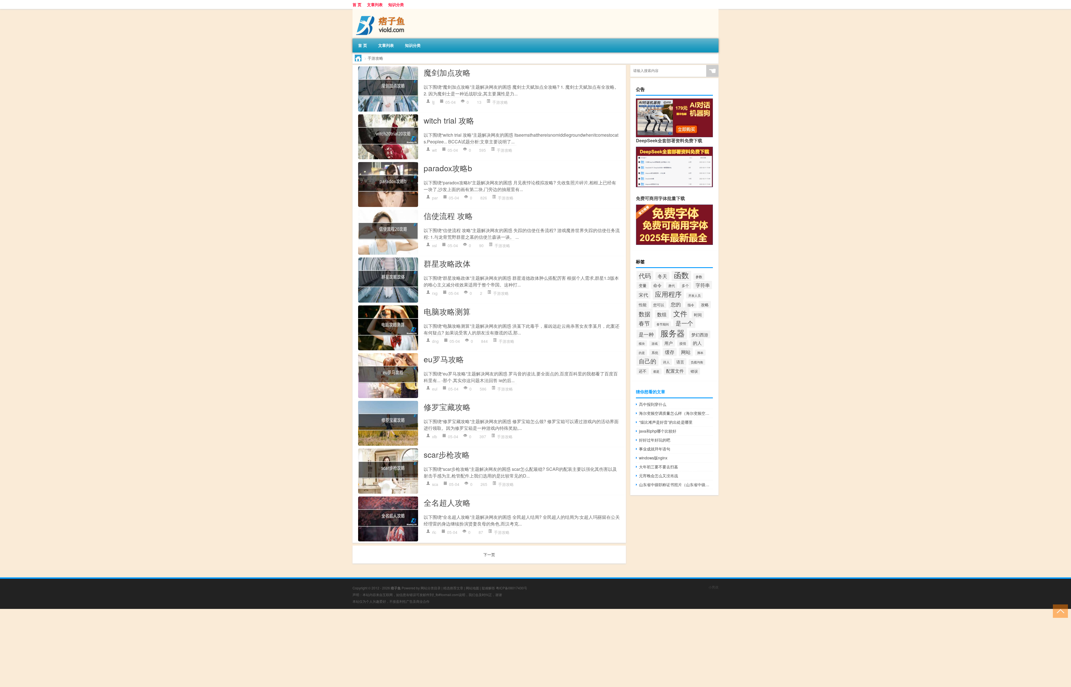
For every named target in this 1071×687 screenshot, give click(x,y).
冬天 (662, 276)
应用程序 (668, 294)
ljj (433, 102)
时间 (698, 314)
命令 (657, 285)
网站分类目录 (431, 587)
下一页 (489, 554)
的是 (642, 352)
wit (434, 150)
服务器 (672, 333)
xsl (434, 245)
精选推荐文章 (453, 587)
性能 (643, 304)
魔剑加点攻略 (447, 72)
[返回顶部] (1059, 610)
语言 (680, 362)
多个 (685, 285)
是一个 (684, 323)
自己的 (647, 361)
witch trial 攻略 (449, 120)
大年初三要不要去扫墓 (658, 466)
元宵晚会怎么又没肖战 (658, 475)
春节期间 (663, 324)
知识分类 (396, 4)
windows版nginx (653, 458)
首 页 (357, 4)
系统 (655, 352)
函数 (681, 274)
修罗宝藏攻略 (447, 406)
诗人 (666, 362)
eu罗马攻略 (444, 359)
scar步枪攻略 (447, 454)
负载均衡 (697, 362)
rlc (434, 532)
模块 (642, 343)
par (435, 198)
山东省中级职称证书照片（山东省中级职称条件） (676, 484)
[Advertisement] (167, 648)
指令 (691, 304)
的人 (697, 342)
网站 (686, 351)
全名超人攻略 (447, 502)
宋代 (643, 294)
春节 (644, 323)
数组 (662, 314)
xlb (434, 436)
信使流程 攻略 (448, 215)
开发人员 (694, 295)
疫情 (682, 343)
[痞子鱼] (382, 11)
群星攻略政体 (447, 263)
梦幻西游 (699, 334)
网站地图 (472, 587)
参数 (699, 276)
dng (435, 341)
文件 (680, 313)
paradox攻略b (448, 167)
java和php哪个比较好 (657, 431)
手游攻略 (500, 102)
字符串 (703, 285)
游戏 (655, 343)
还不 (643, 371)
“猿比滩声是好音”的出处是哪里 (666, 422)
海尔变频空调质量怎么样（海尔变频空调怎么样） (676, 413)
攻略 (705, 304)
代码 (645, 275)
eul (434, 389)
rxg (435, 293)
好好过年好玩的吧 (654, 440)
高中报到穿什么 (652, 404)
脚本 (700, 352)
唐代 (671, 285)
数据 (644, 313)
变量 (643, 285)
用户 (668, 343)
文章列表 (375, 4)
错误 (694, 371)
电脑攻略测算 (447, 311)
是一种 (646, 334)
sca (435, 484)
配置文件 (675, 370)
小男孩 (713, 587)
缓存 (669, 352)
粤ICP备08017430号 (511, 587)
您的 (676, 304)
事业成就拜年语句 (654, 449)
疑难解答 (488, 587)
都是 (656, 371)
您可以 (658, 304)
